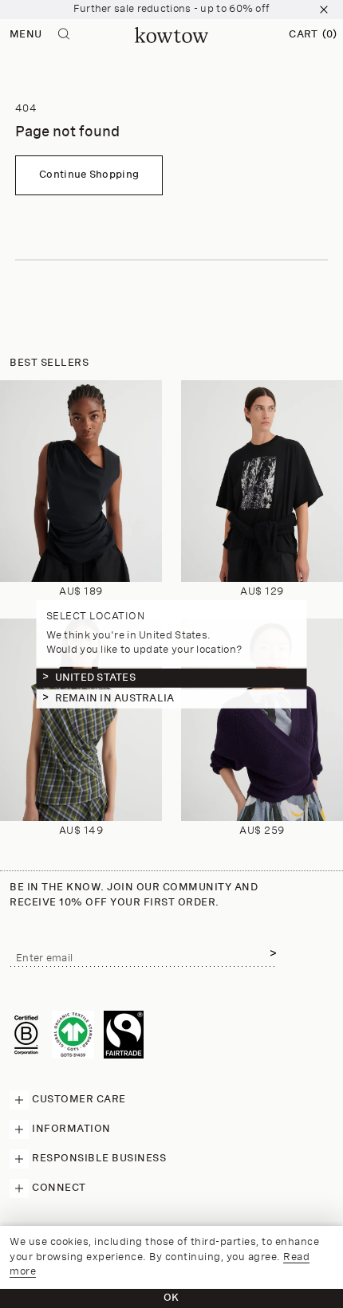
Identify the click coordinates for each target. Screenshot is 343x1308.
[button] (313, 35)
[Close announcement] (323, 9)
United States (95, 678)
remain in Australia (115, 698)
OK (171, 1298)
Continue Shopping (89, 175)
